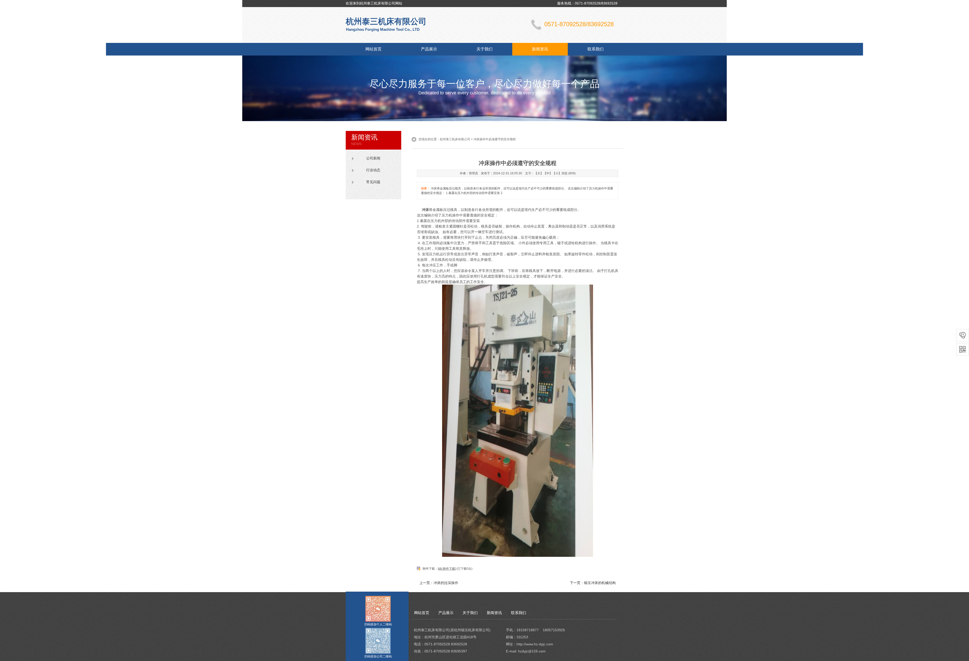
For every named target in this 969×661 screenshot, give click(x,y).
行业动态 (373, 170)
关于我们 (484, 49)
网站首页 (373, 49)
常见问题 (373, 182)
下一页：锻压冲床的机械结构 (593, 583)
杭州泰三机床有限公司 (455, 139)
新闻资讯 (540, 49)
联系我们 (595, 49)
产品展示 (429, 49)
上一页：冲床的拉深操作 (438, 583)
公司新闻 (373, 158)
